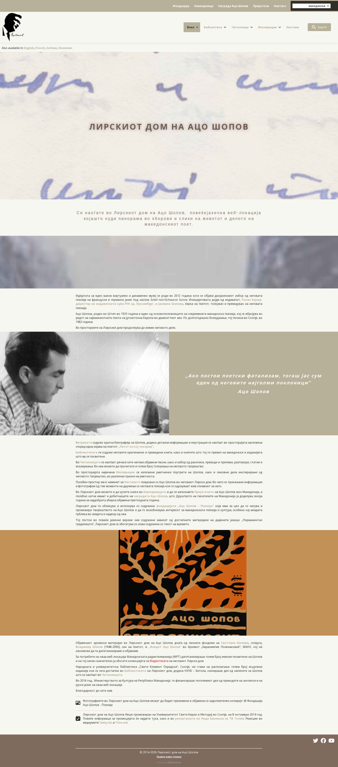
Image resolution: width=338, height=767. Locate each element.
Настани (292, 27)
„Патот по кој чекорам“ (135, 446)
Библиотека (213, 27)
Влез (190, 27)
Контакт (280, 6)
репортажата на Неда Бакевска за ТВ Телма (209, 718)
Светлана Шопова (235, 643)
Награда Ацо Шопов (233, 6)
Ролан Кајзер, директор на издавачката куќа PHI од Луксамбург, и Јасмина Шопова (169, 302)
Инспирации (267, 27)
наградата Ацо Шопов (150, 496)
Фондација (181, 6)
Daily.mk (106, 722)
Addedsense (174, 762)
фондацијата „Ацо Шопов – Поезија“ (185, 506)
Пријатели (261, 6)
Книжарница (203, 6)
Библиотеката (86, 452)
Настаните (132, 482)
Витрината (84, 442)
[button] (197, 27)
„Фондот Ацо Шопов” (164, 647)
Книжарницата (154, 492)
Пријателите (204, 492)
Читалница (240, 27)
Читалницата (90, 462)
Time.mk (121, 722)
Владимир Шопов (89, 647)
